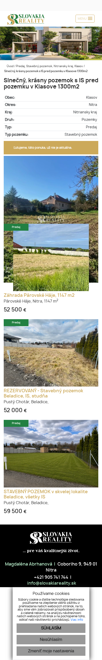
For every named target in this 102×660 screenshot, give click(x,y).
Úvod (10, 66)
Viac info (77, 619)
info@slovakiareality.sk (51, 583)
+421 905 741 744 (50, 577)
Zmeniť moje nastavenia (51, 651)
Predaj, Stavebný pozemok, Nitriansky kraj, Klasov (50, 66)
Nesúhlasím (51, 640)
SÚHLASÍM (51, 628)
